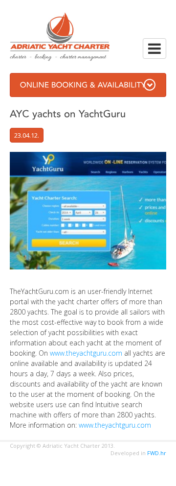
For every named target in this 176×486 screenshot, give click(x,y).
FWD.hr (156, 453)
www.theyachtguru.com (86, 353)
